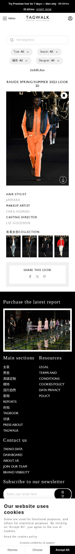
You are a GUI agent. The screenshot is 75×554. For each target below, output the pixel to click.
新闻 (6, 396)
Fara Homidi (18, 211)
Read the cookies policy (20, 536)
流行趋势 (9, 390)
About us (11, 461)
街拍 (6, 407)
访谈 (6, 419)
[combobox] (21, 52)
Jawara (13, 200)
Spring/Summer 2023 (38, 82)
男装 (6, 373)
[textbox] (21, 52)
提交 (62, 494)
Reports (9, 402)
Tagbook (11, 413)
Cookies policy (51, 384)
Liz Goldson (18, 223)
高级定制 (9, 378)
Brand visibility (16, 472)
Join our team (15, 466)
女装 (6, 367)
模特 (6, 384)
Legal (44, 367)
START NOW (43, 9)
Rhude (13, 82)
